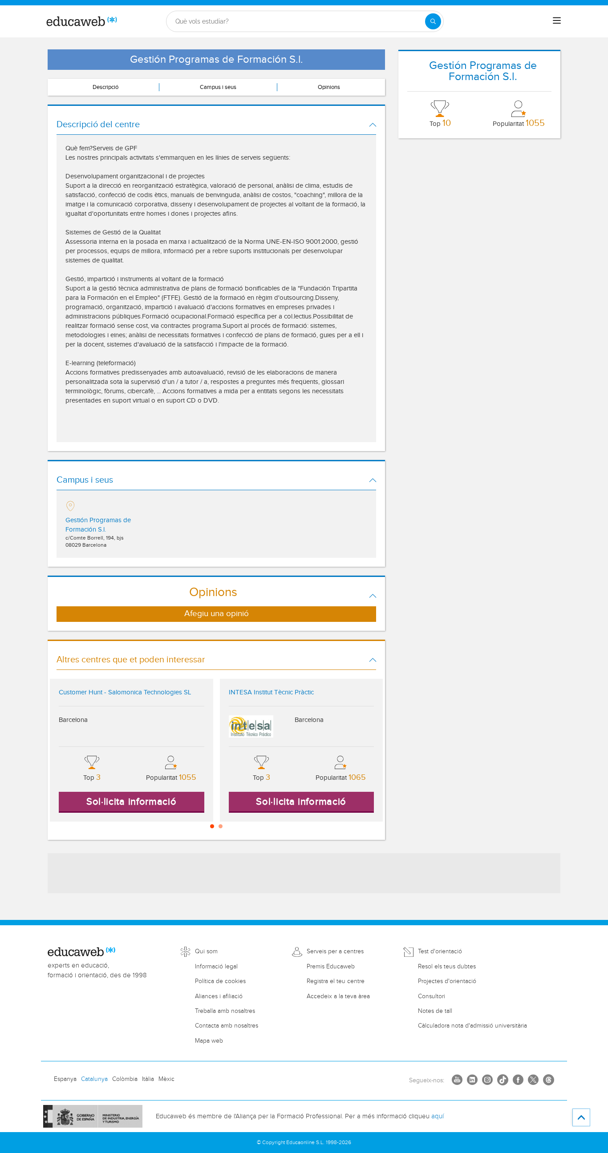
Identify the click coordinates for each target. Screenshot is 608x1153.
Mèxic (166, 1079)
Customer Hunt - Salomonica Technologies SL (125, 692)
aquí (437, 1116)
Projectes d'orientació (447, 981)
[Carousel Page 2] (221, 826)
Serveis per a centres (335, 951)
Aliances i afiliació (219, 996)
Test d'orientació (440, 951)
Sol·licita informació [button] (131, 801)
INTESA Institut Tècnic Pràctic (271, 692)
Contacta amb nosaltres (226, 1025)
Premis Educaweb (331, 966)
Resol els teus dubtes (447, 966)
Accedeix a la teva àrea (338, 996)
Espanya (65, 1079)
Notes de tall (435, 1011)
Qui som (206, 951)
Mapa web (209, 1040)
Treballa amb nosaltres (225, 1011)
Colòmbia (125, 1079)
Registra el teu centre (336, 981)
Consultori (431, 996)
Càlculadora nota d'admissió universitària (472, 1025)
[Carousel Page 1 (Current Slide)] (212, 826)
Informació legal (216, 966)
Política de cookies (220, 981)
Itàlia (148, 1079)
